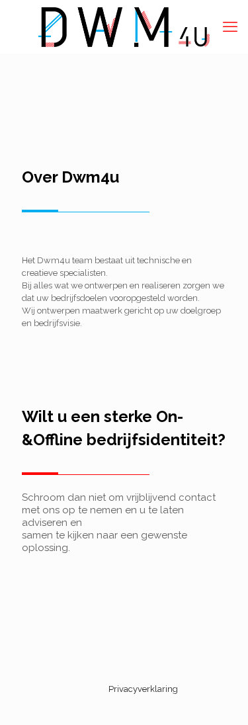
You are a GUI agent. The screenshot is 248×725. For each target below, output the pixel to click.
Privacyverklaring (143, 689)
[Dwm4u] (124, 26)
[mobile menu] (230, 26)
